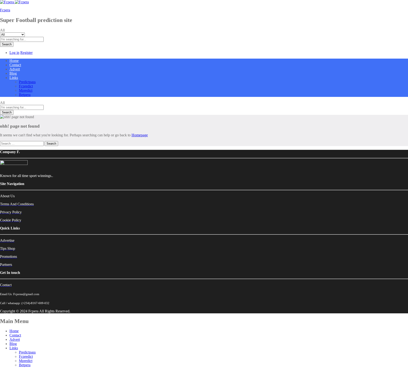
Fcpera (5, 10)
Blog (13, 73)
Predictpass (27, 82)
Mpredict (25, 90)
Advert (14, 69)
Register (26, 53)
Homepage (140, 135)
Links (13, 348)
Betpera (24, 95)
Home (14, 61)
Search (7, 44)
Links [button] (13, 78)
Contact (15, 65)
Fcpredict (26, 86)
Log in (14, 53)
